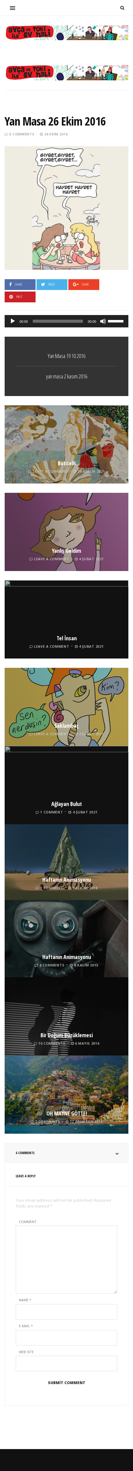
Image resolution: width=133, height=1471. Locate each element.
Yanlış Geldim (66, 550)
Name (25, 1300)
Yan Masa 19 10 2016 (66, 356)
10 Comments (52, 1043)
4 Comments (51, 965)
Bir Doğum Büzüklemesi (67, 1035)
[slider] (116, 320)
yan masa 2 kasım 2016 (66, 376)
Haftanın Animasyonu (66, 879)
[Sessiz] (103, 321)
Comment (27, 1221)
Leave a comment (50, 471)
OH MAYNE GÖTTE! (66, 1113)
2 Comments (47, 1121)
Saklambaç (66, 725)
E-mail (26, 1326)
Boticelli (66, 463)
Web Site (26, 1351)
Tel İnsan (67, 638)
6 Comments (21, 134)
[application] (66, 321)
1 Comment (51, 812)
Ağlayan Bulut (66, 804)
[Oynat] (13, 321)
